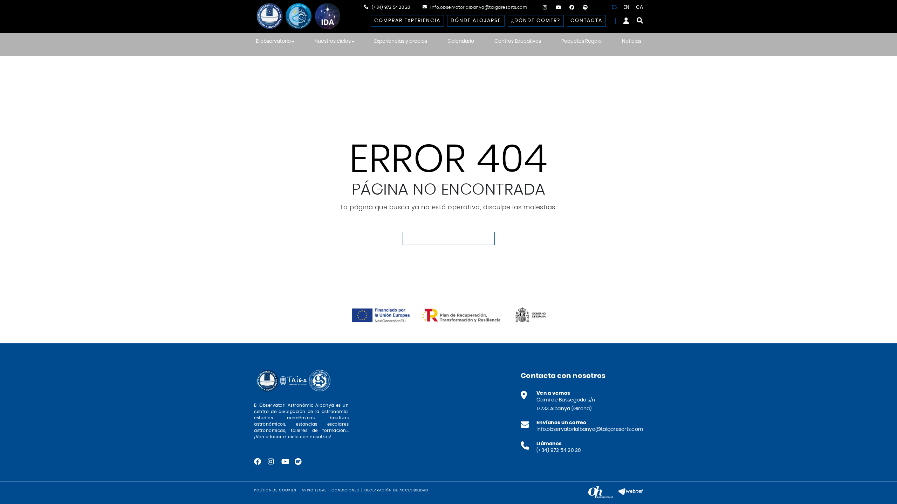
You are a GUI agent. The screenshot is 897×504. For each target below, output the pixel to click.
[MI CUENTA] (626, 21)
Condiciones (345, 490)
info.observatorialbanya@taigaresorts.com (478, 7)
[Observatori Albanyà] (298, 16)
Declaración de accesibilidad (396, 490)
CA (639, 7)
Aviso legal (314, 490)
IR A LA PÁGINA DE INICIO (449, 238)
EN (626, 7)
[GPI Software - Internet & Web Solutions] (630, 490)
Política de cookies (275, 490)
